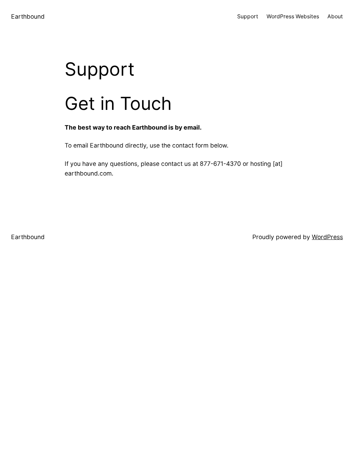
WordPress (327, 236)
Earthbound (28, 16)
